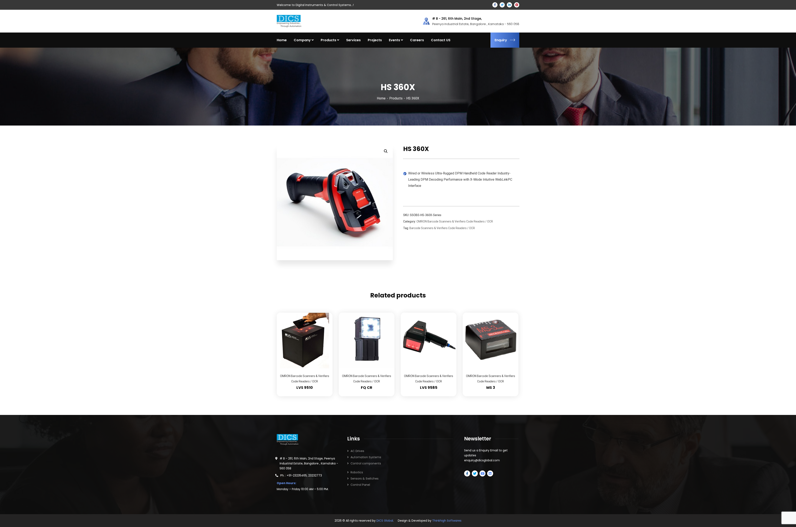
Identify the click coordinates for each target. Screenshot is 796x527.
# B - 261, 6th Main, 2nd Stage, (457, 19)
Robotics (357, 472)
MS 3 (490, 387)
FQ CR (366, 387)
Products (396, 98)
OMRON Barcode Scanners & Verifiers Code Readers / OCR (454, 221)
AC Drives (357, 451)
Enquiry (501, 40)
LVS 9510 (304, 387)
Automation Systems (366, 457)
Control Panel (360, 485)
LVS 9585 (428, 387)
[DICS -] (289, 21)
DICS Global (384, 521)
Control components (366, 463)
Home (381, 98)
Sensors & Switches (365, 478)
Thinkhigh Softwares (446, 521)
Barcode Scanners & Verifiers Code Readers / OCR (442, 228)
